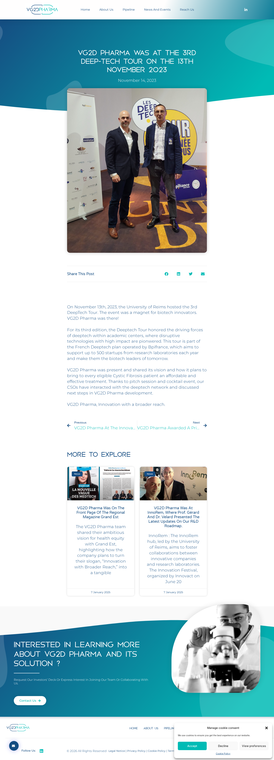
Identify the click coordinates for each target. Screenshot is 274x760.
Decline (223, 746)
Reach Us (187, 9)
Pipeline (129, 9)
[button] (266, 728)
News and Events (157, 9)
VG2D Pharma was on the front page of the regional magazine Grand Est (100, 512)
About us (106, 9)
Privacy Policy (136, 751)
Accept (192, 746)
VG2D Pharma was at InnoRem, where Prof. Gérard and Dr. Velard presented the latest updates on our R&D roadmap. (173, 517)
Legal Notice (116, 751)
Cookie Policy (223, 753)
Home (85, 9)
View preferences (254, 746)
